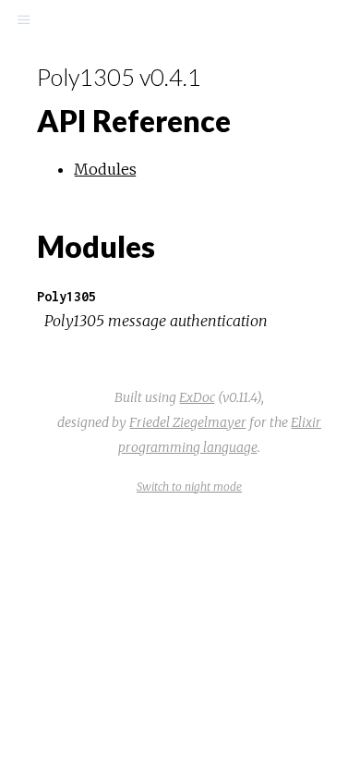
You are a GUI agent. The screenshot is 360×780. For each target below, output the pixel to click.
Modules (105, 169)
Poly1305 (66, 296)
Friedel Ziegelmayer (187, 422)
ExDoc (197, 397)
